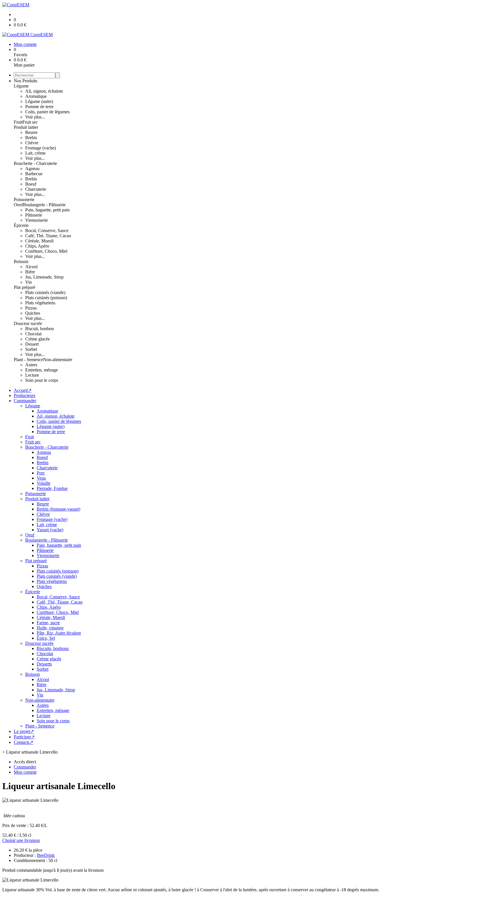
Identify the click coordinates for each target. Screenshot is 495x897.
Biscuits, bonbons (53, 648)
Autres (31, 364)
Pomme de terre (39, 106)
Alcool (31, 266)
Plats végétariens (40, 302)
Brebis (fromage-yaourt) (58, 509)
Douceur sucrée (28, 323)
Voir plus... (35, 116)
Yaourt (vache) (50, 529)
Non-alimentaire (57, 359)
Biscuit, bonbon (39, 328)
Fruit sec (30, 122)
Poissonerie (24, 199)
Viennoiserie (36, 220)
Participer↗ (24, 736)
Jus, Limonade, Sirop (44, 277)
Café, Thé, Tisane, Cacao (48, 235)
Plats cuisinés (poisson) (46, 297)
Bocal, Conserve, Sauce (46, 230)
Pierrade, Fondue (52, 488)
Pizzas (31, 308)
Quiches (32, 313)
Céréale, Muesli (39, 240)
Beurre (31, 132)
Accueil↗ (23, 390)
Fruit (18, 122)
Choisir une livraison (21, 840)
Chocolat (33, 333)
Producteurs (24, 395)
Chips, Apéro (37, 246)
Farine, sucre (48, 622)
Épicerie (21, 225)
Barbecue (33, 173)
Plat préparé (24, 287)
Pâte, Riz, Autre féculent (59, 633)
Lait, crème (35, 153)
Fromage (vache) (40, 147)
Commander (25, 400)
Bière (30, 271)
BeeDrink (46, 855)
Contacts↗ (23, 742)
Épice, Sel (46, 638)
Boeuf (30, 184)
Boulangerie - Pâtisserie (44, 204)
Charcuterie (35, 189)
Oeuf (18, 204)
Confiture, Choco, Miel (46, 251)
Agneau (32, 168)
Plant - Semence (28, 359)
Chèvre (31, 142)
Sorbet (31, 349)
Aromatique (36, 96)
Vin (28, 282)
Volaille (43, 483)
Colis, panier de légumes (47, 111)
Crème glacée (37, 338)
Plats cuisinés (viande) (45, 292)
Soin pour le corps (41, 380)
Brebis (31, 137)
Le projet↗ (24, 731)
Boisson (21, 261)
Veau (41, 478)
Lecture (32, 375)
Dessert (32, 344)
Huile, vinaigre (50, 627)
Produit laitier (26, 127)
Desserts (44, 663)
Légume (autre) (39, 101)
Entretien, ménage (41, 369)
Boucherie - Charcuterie (35, 163)
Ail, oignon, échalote (44, 91)
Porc (41, 472)
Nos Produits (25, 80)
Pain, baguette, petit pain (47, 209)
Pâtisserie (33, 215)
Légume (21, 85)
